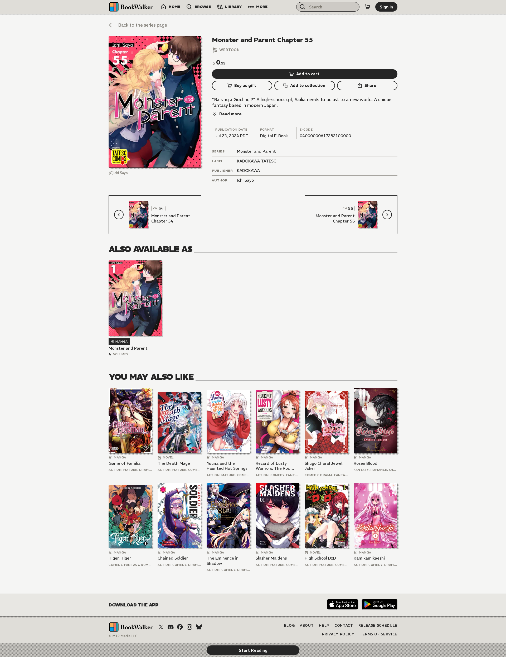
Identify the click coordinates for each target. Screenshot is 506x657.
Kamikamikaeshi (369, 558)
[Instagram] (189, 627)
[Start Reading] (155, 102)
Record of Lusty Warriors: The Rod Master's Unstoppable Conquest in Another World (277, 466)
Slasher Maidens (271, 558)
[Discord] (170, 627)
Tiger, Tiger (120, 558)
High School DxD (320, 558)
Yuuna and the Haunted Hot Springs (227, 466)
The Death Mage (174, 463)
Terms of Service (378, 634)
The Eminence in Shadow (223, 561)
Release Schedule (377, 625)
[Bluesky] (199, 627)
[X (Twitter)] (161, 627)
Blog (289, 625)
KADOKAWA (248, 170)
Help (324, 625)
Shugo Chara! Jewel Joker (323, 466)
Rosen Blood (365, 463)
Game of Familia (124, 463)
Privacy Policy (338, 634)
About (307, 625)
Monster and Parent (256, 151)
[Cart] (367, 7)
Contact (343, 625)
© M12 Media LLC (123, 636)
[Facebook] (180, 627)
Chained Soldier (173, 558)
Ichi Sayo (245, 180)
